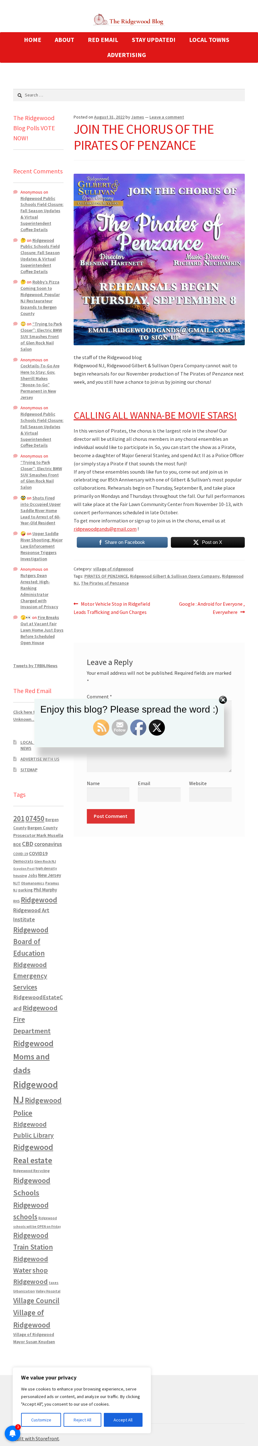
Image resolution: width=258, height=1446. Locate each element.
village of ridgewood (113, 569)
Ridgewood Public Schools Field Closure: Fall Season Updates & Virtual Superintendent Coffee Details (40, 255)
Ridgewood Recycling (31, 1170)
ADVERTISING (126, 55)
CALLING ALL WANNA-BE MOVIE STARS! (155, 415)
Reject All (82, 1420)
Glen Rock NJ (45, 861)
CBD (27, 844)
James (137, 117)
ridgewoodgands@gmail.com (105, 529)
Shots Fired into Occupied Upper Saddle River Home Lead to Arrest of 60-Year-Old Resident (40, 510)
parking (25, 890)
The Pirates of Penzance (105, 583)
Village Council (36, 1300)
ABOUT (64, 40)
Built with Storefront (36, 1438)
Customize (41, 1420)
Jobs (32, 875)
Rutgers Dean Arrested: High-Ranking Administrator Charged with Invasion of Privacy (39, 591)
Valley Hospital (48, 1291)
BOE (17, 844)
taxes (54, 1282)
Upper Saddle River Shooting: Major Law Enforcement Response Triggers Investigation (41, 546)
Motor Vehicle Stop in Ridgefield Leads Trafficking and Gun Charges (112, 607)
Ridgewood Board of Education (30, 941)
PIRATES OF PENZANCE (106, 576)
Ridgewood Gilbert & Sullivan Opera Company (175, 576)
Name (93, 783)
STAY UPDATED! (154, 40)
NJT (16, 883)
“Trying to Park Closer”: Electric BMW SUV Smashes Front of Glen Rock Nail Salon (41, 336)
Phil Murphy (45, 890)
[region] (82, 1400)
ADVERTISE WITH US (39, 759)
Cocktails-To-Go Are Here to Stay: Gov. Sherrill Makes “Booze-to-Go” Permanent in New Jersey (39, 381)
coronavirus (48, 844)
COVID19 (38, 853)
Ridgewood (39, 899)
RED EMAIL (103, 40)
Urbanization (24, 1291)
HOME (32, 40)
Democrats (23, 861)
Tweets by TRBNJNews (35, 665)
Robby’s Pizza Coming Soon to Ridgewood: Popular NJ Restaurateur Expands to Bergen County (40, 297)
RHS (16, 901)
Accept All (123, 1420)
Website (198, 783)
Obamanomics (32, 883)
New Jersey (49, 875)
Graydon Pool (24, 868)
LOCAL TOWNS (209, 40)
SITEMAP (28, 770)
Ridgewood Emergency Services (30, 975)
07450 (34, 818)
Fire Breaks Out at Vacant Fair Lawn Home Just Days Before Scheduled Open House (42, 630)
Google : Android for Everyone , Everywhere (212, 607)
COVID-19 (20, 854)
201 (19, 818)
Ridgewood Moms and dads (33, 1057)
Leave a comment (166, 117)
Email (144, 783)
